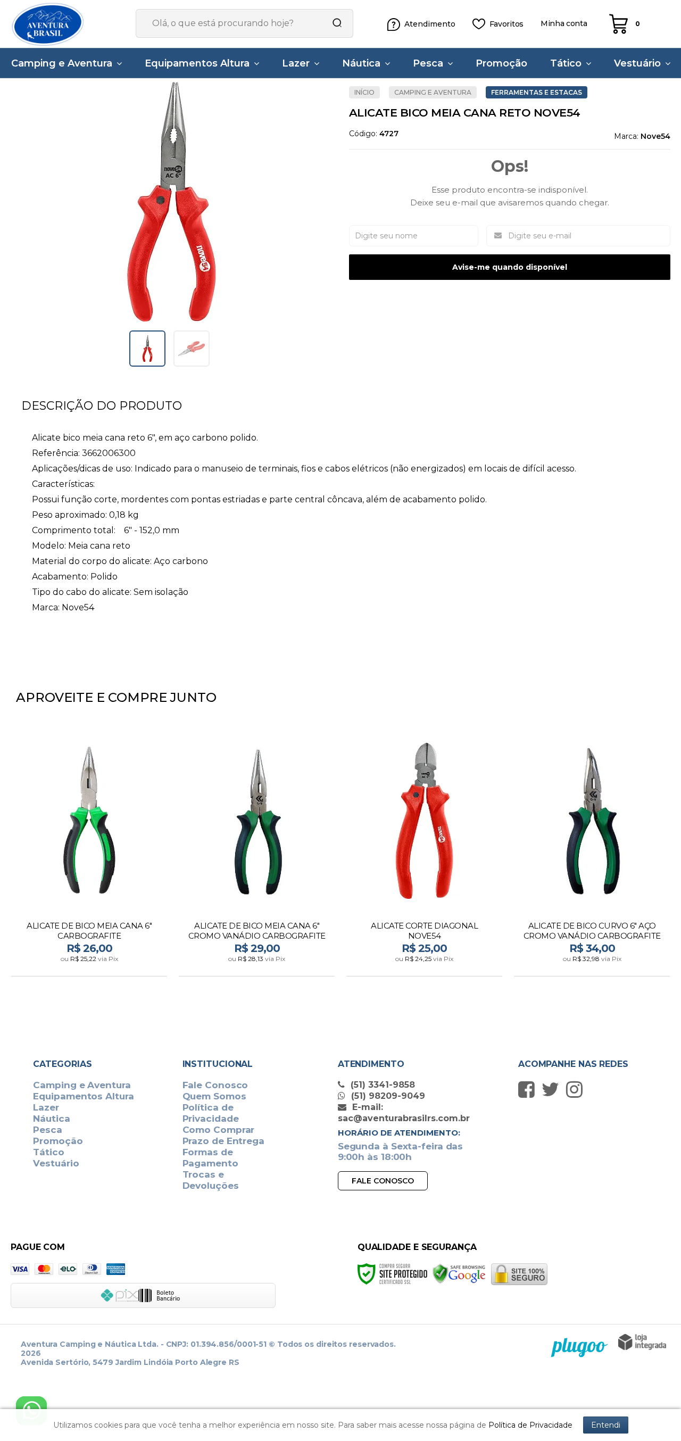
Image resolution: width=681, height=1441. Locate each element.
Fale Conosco (215, 1085)
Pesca (47, 1129)
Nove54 (655, 136)
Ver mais (90, 964)
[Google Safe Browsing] (459, 1274)
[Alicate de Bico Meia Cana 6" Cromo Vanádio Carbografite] (257, 853)
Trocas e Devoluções (210, 1180)
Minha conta (564, 24)
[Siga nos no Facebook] (529, 1089)
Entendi (605, 1425)
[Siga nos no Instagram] (577, 1089)
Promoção (57, 1141)
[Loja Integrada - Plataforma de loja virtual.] (642, 1342)
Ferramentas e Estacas (536, 92)
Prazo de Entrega (223, 1141)
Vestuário (56, 1163)
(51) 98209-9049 (386, 1096)
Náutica (51, 1118)
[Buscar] (334, 23)
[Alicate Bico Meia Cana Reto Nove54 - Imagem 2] (191, 348)
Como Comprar (218, 1129)
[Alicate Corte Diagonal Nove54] (424, 853)
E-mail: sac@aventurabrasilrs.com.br (404, 1112)
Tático (48, 1152)
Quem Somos (214, 1096)
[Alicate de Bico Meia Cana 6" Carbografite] (89, 853)
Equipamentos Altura (83, 1096)
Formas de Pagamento (210, 1158)
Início (364, 92)
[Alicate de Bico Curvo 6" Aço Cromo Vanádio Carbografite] (592, 853)
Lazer (46, 1107)
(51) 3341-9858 (381, 1085)
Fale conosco (383, 1181)
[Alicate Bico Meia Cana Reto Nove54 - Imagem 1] (147, 348)
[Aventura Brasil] (64, 24)
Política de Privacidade (210, 1113)
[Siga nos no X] (553, 1089)
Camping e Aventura (432, 92)
